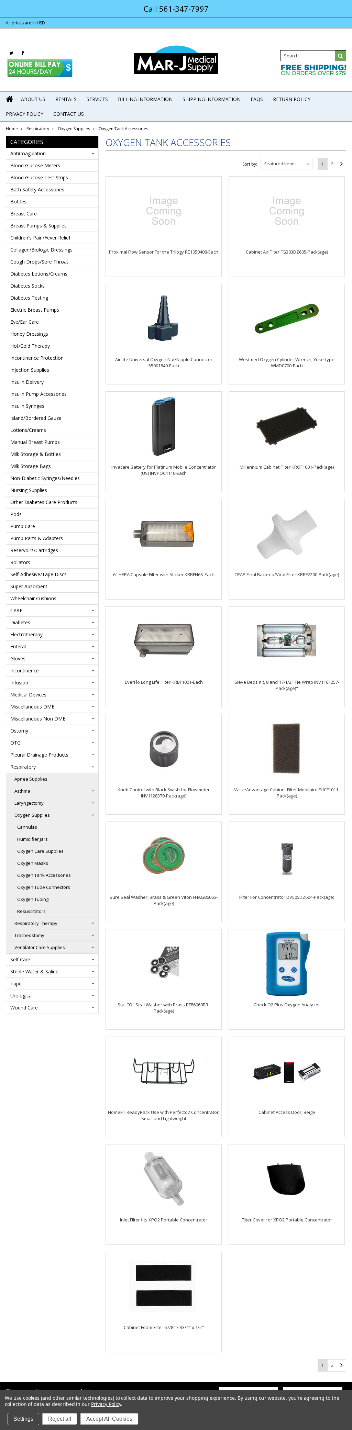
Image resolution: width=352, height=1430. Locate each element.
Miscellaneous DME (32, 706)
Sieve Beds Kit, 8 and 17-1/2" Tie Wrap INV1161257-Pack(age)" (286, 685)
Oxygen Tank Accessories (44, 875)
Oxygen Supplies (74, 129)
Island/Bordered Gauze (36, 418)
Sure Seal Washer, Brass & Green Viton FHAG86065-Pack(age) (164, 900)
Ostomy (19, 730)
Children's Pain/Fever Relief (40, 237)
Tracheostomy (29, 935)
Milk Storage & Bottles (35, 454)
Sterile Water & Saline (34, 971)
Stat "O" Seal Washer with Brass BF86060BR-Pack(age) (164, 1008)
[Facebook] (22, 53)
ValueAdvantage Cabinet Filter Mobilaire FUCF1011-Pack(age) (287, 792)
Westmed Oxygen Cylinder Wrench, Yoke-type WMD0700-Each (286, 362)
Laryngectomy (29, 803)
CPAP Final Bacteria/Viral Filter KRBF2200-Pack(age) (286, 574)
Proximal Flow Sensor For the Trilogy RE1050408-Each (163, 252)
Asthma (22, 791)
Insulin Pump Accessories (38, 394)
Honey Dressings (29, 334)
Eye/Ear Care (24, 322)
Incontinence (24, 670)
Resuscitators (31, 911)
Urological (21, 995)
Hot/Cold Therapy (30, 346)
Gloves (17, 658)
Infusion (19, 682)
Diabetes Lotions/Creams (38, 273)
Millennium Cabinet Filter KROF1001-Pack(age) (287, 467)
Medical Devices (28, 694)
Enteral (18, 646)
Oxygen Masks (32, 863)
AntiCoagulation (28, 153)
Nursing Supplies (28, 490)
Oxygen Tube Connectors (43, 887)
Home (12, 129)
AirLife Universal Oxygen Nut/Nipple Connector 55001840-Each (163, 362)
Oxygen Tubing (32, 899)
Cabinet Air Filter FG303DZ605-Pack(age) (287, 252)
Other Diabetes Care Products (43, 502)
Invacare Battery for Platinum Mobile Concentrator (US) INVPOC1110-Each (163, 470)
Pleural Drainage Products (39, 754)
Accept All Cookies (109, 1419)
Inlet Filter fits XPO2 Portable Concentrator (163, 1220)
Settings (23, 1419)
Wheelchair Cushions (33, 598)
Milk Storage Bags (30, 466)
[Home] (10, 99)
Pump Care (22, 526)
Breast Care (23, 213)
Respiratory (37, 129)
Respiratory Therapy (35, 923)
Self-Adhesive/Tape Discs (38, 574)
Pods (16, 514)
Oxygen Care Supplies (40, 851)
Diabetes (20, 622)
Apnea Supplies (30, 779)
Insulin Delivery (27, 382)
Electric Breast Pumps (34, 309)
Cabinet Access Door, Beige (286, 1112)
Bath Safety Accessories (37, 189)
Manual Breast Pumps (35, 442)
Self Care (20, 959)
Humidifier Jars (32, 839)
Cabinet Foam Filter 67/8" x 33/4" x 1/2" (164, 1327)
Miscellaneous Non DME (37, 718)
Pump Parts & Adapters (36, 538)
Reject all (59, 1419)
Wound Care (24, 1007)
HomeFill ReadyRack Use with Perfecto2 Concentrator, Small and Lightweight (164, 1115)
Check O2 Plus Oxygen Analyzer (287, 1005)
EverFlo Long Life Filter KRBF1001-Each (164, 682)
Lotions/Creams (28, 430)
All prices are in (25, 23)
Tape (16, 983)
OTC (15, 742)
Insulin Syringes (27, 406)
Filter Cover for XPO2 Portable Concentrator (287, 1220)
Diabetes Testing (29, 297)
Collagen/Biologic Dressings (41, 249)
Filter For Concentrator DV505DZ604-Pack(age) (286, 897)
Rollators (20, 562)
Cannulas (27, 827)
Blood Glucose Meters (35, 165)
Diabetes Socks (27, 285)
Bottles (18, 201)
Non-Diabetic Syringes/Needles (45, 478)
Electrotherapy (26, 634)
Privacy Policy (106, 1404)
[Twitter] (11, 53)
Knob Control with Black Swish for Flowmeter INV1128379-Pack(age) (164, 792)
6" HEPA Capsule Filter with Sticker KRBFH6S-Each (163, 574)
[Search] (340, 55)
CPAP (16, 610)
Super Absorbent (28, 586)
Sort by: (249, 164)
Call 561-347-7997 (176, 8)
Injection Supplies (29, 370)
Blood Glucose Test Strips (39, 177)
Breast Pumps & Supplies (38, 225)
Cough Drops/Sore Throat (39, 261)
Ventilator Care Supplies (39, 947)
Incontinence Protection (37, 358)
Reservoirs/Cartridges (34, 550)
